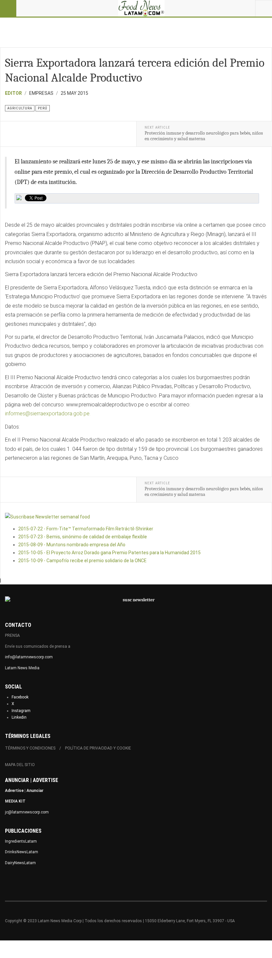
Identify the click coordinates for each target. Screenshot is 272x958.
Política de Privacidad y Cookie (98, 748)
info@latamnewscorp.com (29, 657)
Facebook (20, 697)
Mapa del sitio (20, 764)
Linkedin (19, 717)
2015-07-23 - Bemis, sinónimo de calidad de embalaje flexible (82, 536)
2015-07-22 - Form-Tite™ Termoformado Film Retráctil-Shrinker (85, 528)
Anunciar (35, 790)
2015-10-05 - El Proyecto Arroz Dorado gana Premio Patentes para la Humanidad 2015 (109, 552)
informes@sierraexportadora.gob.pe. (48, 413)
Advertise (14, 790)
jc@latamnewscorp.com (27, 812)
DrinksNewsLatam (21, 852)
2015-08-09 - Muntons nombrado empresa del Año (71, 544)
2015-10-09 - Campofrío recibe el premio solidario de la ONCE (82, 560)
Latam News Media (22, 668)
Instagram (21, 710)
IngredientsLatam (21, 841)
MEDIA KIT (15, 801)
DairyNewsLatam (20, 863)
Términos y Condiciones (30, 748)
